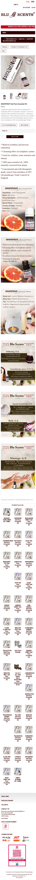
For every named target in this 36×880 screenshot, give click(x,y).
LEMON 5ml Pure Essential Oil (18, 564)
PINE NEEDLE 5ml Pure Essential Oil (29, 608)
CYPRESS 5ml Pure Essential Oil (18, 759)
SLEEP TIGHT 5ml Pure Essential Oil (29, 586)
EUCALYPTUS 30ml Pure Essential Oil (7, 653)
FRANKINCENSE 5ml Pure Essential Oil (8, 543)
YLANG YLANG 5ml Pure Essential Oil (6, 631)
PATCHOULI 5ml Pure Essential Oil (18, 543)
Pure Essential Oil (11, 39)
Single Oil (22, 39)
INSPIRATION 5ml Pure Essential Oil (29, 696)
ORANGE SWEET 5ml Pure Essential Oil (28, 654)
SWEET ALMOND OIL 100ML (17, 779)
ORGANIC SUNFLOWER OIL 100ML (7, 519)
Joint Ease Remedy (17, 651)
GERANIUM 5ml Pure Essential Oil (17, 520)
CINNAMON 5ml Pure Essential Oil (29, 738)
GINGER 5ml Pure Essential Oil (7, 607)
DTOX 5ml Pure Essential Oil (18, 585)
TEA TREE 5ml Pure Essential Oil (18, 717)
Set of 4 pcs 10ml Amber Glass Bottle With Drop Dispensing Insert (17, 679)
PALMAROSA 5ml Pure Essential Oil (18, 738)
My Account (26, 7)
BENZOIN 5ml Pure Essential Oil (29, 717)
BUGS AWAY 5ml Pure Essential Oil (6, 781)
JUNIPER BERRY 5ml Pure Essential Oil (17, 608)
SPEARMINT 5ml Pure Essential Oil (29, 759)
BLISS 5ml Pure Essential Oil (29, 543)
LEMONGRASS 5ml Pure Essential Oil (29, 675)
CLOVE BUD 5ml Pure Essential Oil (6, 759)
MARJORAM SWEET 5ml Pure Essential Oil (29, 521)
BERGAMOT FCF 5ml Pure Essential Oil (6, 565)
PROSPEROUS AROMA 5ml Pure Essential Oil (7, 718)
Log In (33, 7)
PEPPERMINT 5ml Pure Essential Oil (29, 564)
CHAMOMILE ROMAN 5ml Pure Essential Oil (29, 631)
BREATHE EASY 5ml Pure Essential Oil (18, 631)
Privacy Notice (19, 877)
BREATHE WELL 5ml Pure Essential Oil (7, 676)
